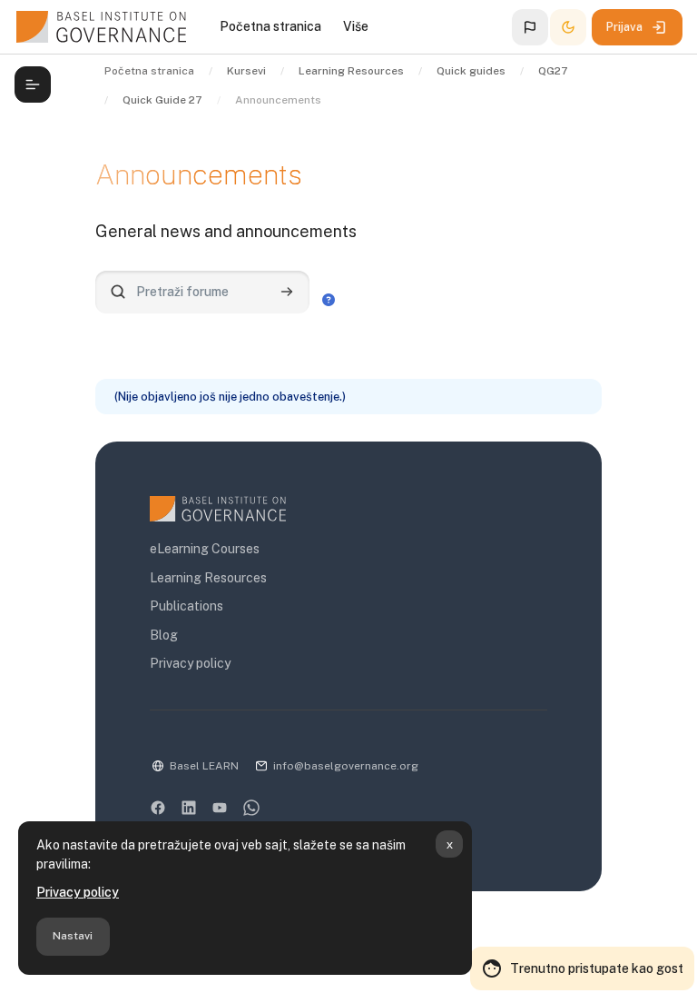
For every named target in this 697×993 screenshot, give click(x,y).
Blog (164, 635)
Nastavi (73, 935)
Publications (186, 606)
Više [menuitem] (355, 26)
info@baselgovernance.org (345, 766)
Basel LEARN (204, 766)
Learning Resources (208, 578)
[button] (530, 27)
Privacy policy (77, 892)
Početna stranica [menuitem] (270, 26)
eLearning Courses (205, 548)
